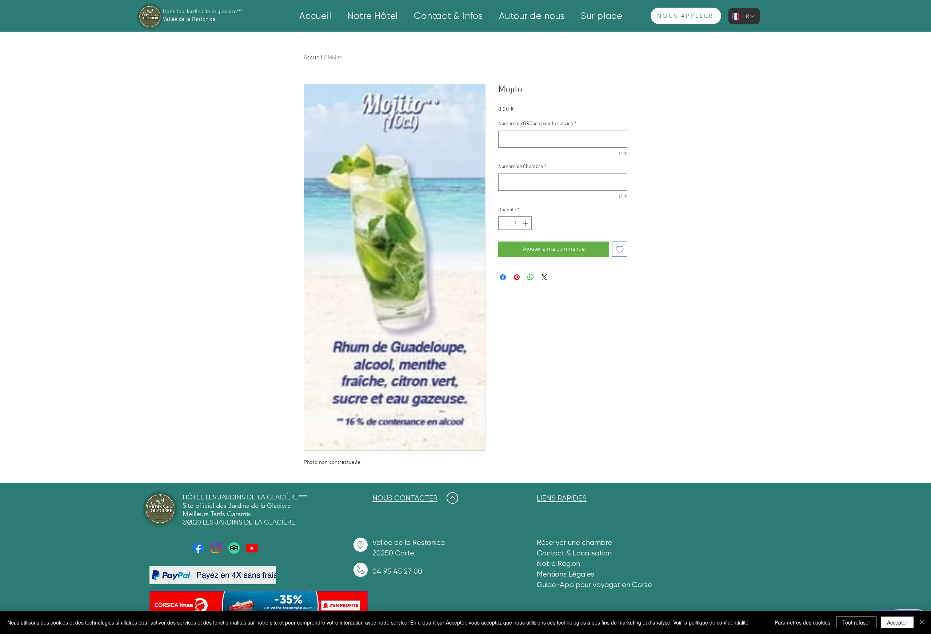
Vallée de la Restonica (189, 19)
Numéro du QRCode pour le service (537, 124)
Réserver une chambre (574, 542)
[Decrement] (503, 223)
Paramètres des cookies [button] (802, 622)
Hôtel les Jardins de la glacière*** (202, 11)
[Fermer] (922, 622)
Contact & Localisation (574, 553)
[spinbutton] (515, 223)
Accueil (313, 57)
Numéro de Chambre (522, 167)
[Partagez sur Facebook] (503, 277)
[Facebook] (198, 548)
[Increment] (526, 223)
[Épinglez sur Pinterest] (516, 277)
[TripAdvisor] (234, 548)
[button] (372, 15)
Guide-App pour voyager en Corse (594, 585)
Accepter (897, 622)
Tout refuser (856, 622)
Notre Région (558, 563)
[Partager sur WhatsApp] (530, 277)
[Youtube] (252, 548)
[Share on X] (544, 277)
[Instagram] (216, 548)
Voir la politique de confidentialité (710, 622)
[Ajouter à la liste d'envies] (619, 249)
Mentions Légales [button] (565, 574)
